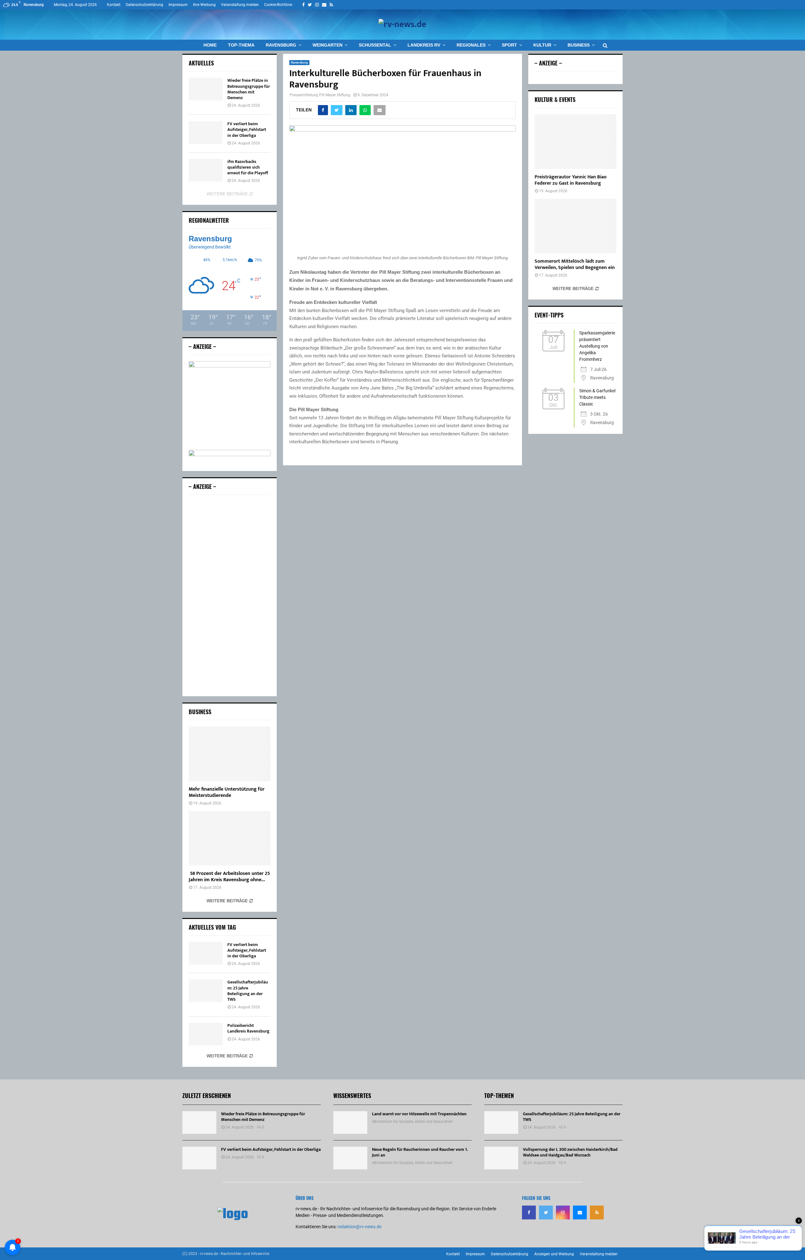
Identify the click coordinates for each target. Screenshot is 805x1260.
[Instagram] (563, 1212)
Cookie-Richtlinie (278, 5)
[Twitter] (546, 1212)
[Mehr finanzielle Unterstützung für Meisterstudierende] (229, 753)
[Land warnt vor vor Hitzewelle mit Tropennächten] (350, 1122)
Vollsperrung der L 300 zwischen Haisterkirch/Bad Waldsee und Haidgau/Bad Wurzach (570, 1152)
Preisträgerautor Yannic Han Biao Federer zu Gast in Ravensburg (571, 180)
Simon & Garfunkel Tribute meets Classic (597, 397)
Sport (509, 45)
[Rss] (597, 1212)
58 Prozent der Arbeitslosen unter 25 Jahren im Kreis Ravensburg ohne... (229, 876)
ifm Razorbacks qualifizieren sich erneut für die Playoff (247, 167)
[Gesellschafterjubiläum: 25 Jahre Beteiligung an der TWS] (206, 990)
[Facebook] (529, 1212)
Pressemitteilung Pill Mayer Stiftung (320, 95)
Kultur (542, 45)
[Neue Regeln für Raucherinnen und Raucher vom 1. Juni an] (350, 1158)
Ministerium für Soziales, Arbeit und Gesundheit (412, 1121)
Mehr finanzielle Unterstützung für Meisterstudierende (226, 792)
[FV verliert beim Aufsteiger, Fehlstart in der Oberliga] (206, 132)
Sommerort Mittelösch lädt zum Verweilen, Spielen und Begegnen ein (575, 264)
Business (579, 45)
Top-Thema (241, 45)
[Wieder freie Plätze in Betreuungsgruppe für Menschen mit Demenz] (206, 89)
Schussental (375, 45)
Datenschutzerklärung (144, 5)
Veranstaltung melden (240, 5)
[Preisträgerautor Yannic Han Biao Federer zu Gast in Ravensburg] (575, 141)
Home (210, 45)
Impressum (178, 5)
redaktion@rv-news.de (359, 1226)
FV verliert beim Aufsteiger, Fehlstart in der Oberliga (246, 129)
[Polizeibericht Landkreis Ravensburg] (206, 1034)
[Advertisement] (229, 595)
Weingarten (327, 45)
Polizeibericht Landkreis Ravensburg (248, 1028)
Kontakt (113, 5)
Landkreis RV (424, 45)
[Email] (580, 1212)
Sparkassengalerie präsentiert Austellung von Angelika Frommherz (597, 346)
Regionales (471, 45)
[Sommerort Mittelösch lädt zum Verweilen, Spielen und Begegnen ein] (575, 226)
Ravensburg (281, 45)
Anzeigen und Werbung (554, 1254)
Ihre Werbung (204, 5)
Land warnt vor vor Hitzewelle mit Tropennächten (419, 1113)
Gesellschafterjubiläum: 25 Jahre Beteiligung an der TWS (247, 990)
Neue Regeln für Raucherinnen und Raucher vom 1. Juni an (420, 1152)
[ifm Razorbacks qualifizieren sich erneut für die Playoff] (206, 170)
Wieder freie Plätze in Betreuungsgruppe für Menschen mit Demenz (248, 89)
